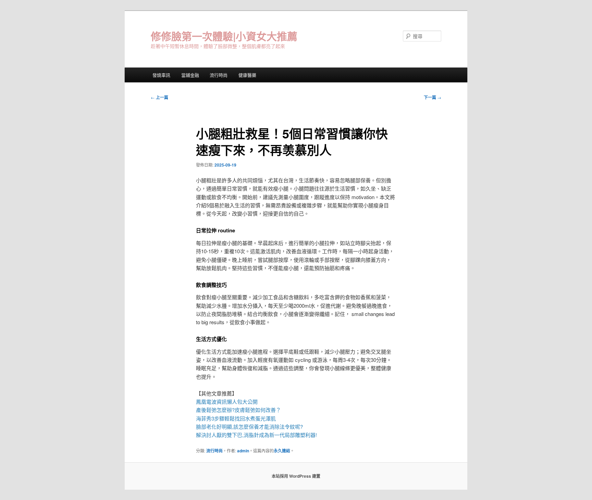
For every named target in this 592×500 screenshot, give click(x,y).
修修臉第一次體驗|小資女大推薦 (224, 35)
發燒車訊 (161, 75)
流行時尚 (218, 75)
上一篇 (159, 97)
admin (243, 451)
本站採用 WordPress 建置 (296, 476)
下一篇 (432, 97)
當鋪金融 (190, 75)
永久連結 (282, 451)
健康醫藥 (247, 75)
